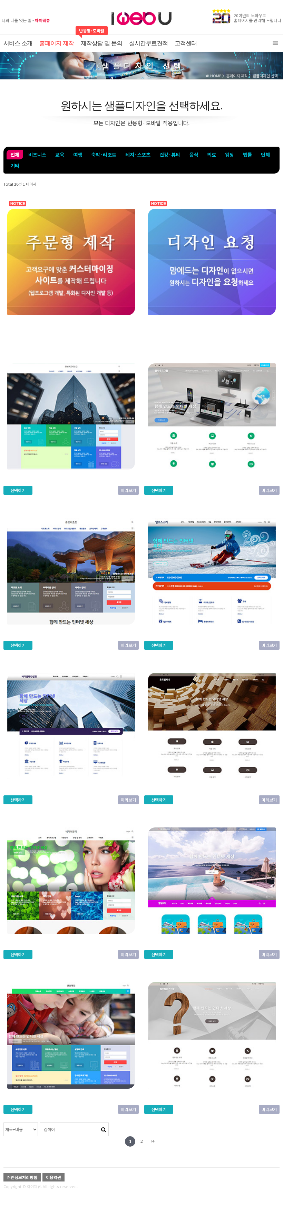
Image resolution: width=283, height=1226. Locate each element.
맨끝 (153, 1141)
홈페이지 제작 (56, 43)
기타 (14, 165)
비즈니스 (37, 154)
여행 (77, 154)
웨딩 (229, 154)
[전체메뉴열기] (275, 43)
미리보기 (128, 490)
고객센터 (186, 43)
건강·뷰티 (169, 154)
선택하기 (18, 490)
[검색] (103, 1129)
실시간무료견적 (148, 43)
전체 (14, 154)
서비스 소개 (17, 43)
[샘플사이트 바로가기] (71, 261)
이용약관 (53, 1177)
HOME (215, 75)
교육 (59, 154)
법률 (247, 154)
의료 (211, 154)
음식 (193, 154)
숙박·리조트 (103, 154)
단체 (265, 154)
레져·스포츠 (137, 154)
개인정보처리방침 (22, 1177)
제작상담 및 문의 (101, 43)
